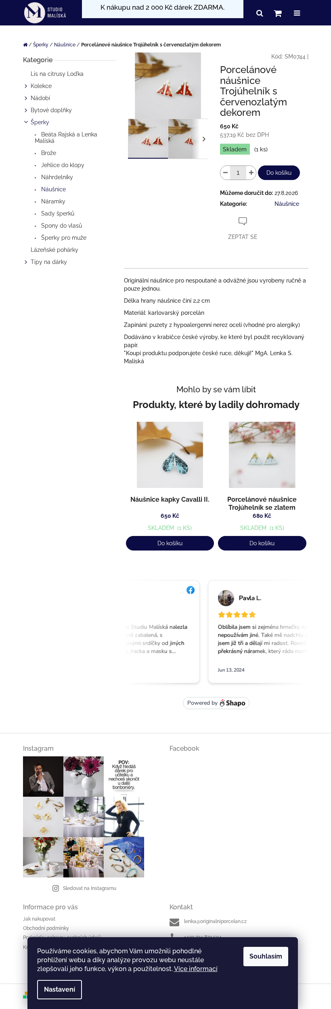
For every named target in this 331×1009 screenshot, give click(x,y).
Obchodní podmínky (46, 928)
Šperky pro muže (63, 237)
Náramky (52, 201)
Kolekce (41, 86)
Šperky (40, 122)
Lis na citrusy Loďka (57, 74)
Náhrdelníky (56, 177)
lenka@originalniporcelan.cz (215, 921)
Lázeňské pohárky (54, 250)
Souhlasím (265, 956)
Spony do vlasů (61, 225)
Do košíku (278, 173)
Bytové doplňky (51, 110)
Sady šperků (57, 213)
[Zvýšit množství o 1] (251, 173)
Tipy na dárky (49, 262)
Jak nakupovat (39, 919)
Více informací (196, 969)
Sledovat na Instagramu (89, 888)
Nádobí (40, 98)
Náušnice (53, 189)
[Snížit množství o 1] (225, 173)
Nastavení (59, 989)
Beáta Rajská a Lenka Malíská (66, 137)
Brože (48, 153)
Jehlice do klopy (62, 165)
